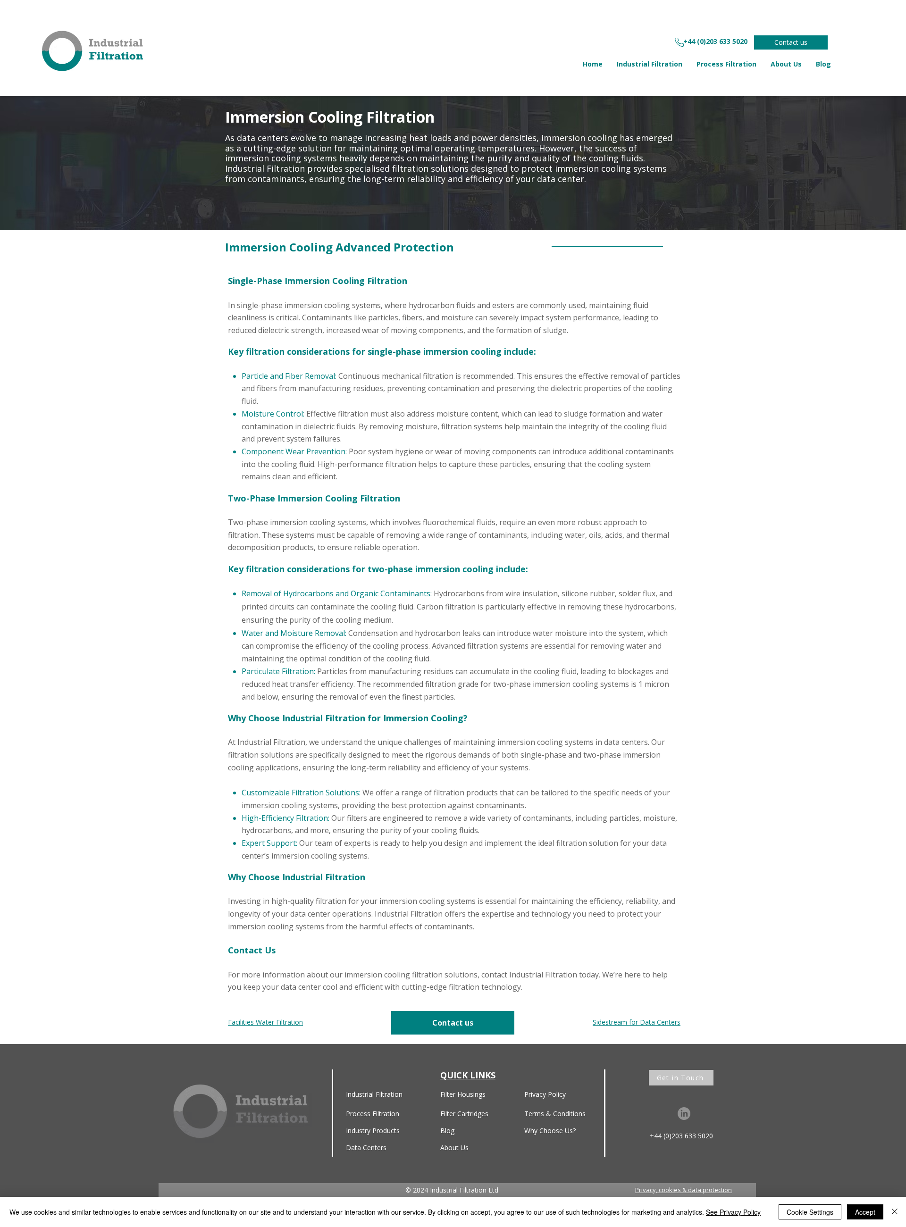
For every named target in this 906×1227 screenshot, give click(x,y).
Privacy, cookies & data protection (683, 1189)
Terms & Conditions (555, 1113)
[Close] (894, 1211)
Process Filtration (372, 1113)
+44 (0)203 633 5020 (681, 1135)
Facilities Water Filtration (265, 1022)
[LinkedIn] (684, 1113)
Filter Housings (463, 1094)
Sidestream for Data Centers (636, 1022)
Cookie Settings (810, 1212)
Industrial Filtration (374, 1094)
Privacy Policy (545, 1094)
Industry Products (373, 1130)
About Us (454, 1147)
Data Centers (366, 1147)
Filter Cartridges (464, 1113)
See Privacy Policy (733, 1212)
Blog (447, 1130)
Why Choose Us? (550, 1130)
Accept (865, 1212)
